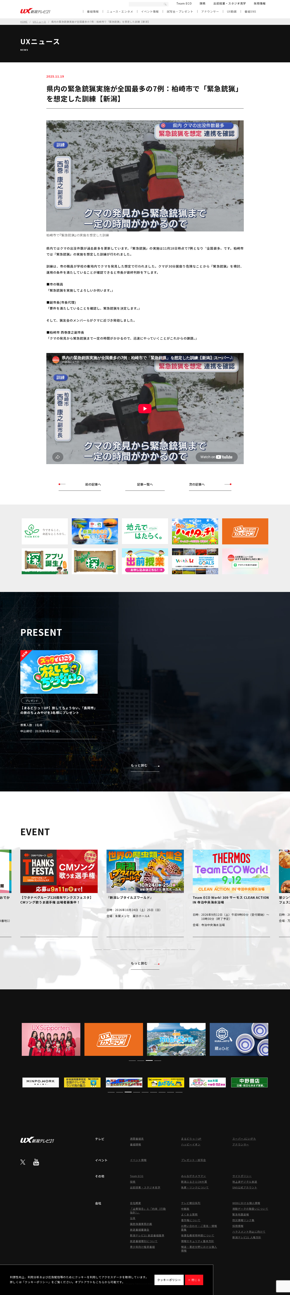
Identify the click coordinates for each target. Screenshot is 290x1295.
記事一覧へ (145, 484)
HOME (24, 21)
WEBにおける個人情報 (246, 1203)
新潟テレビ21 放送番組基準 (147, 1235)
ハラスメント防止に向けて (249, 1231)
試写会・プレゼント (180, 11)
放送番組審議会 (139, 1229)
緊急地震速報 (240, 1214)
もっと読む (139, 765)
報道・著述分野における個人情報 (199, 1248)
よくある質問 (189, 1214)
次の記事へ (197, 484)
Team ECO (184, 3)
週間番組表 (137, 1138)
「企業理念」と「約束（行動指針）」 (148, 1210)
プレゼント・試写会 (193, 1160)
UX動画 (232, 11)
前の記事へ (93, 484)
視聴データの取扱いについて (250, 1209)
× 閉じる (194, 1280)
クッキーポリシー (169, 1280)
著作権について (190, 1220)
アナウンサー (210, 11)
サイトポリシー (242, 1176)
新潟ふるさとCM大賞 (194, 1182)
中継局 (185, 1209)
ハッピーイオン (190, 1144)
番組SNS (250, 11)
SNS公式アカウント (244, 1187)
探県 (203, 3)
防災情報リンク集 (243, 1220)
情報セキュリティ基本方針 (197, 1241)
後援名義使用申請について (197, 1235)
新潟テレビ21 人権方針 (246, 1237)
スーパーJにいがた (244, 1138)
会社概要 (135, 1203)
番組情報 (93, 11)
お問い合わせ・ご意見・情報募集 (199, 1227)
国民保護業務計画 (141, 1224)
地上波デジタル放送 (244, 1182)
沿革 (133, 1218)
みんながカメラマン (193, 1176)
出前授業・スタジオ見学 (229, 3)
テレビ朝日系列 (190, 1203)
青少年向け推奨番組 (142, 1247)
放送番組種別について (144, 1241)
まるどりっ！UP (191, 1138)
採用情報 (260, 3)
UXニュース (39, 21)
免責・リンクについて (195, 1187)
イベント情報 (150, 11)
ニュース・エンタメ (120, 11)
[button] (98, 949)
